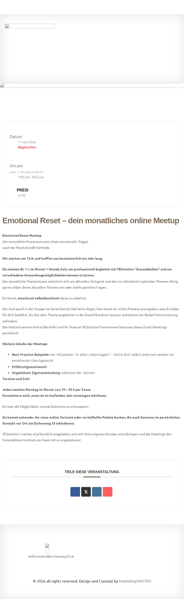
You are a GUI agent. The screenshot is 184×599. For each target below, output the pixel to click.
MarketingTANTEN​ (135, 580)
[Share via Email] (107, 492)
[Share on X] (86, 492)
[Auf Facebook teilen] (75, 492)
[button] (136, 49)
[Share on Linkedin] (97, 492)
